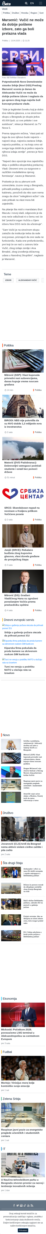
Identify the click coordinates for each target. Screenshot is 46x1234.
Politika (6, 13)
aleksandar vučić (27, 280)
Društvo (15, 13)
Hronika (24, 13)
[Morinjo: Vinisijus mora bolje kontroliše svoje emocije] (23, 1068)
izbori (8, 280)
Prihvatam (23, 1230)
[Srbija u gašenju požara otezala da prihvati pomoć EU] (23, 627)
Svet (41, 13)
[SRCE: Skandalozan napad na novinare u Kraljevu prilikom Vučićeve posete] (23, 493)
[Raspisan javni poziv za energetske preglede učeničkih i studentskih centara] (23, 1115)
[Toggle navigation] (40, 3)
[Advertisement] (23, 315)
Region (34, 13)
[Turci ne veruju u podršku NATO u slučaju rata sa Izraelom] (23, 661)
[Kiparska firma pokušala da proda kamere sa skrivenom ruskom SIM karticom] (23, 642)
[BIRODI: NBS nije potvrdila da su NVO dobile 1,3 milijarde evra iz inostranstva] (23, 406)
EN (32, 3)
